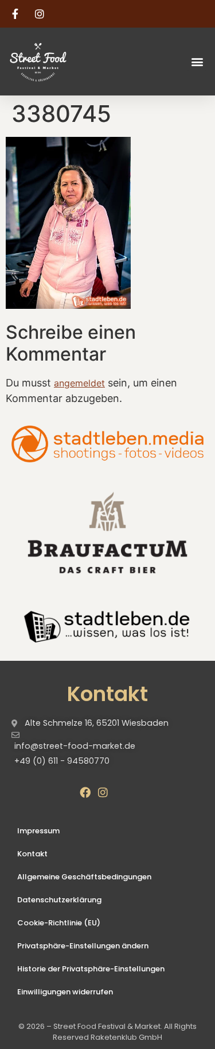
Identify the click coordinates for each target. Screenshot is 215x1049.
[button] (196, 61)
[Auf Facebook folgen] (17, 14)
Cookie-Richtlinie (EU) (58, 922)
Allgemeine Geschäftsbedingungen (84, 876)
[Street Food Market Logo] (58, 61)
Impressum (38, 830)
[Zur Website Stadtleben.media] (107, 444)
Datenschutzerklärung (59, 899)
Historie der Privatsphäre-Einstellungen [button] (91, 968)
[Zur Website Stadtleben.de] (107, 625)
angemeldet (79, 383)
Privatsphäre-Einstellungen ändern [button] (82, 945)
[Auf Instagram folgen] (41, 14)
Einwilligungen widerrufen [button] (65, 991)
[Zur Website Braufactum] (107, 532)
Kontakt (32, 853)
